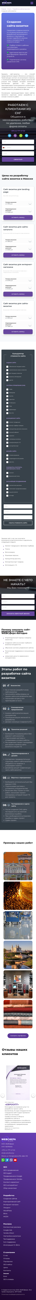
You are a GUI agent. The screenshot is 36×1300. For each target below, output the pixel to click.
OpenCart (12, 399)
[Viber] (11, 1160)
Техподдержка (9, 1239)
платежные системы (15, 439)
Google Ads (7, 1230)
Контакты (7, 1270)
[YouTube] (15, 1160)
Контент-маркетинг (11, 1182)
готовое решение (14, 455)
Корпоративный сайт (11, 1202)
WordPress (7, 1211)
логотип (11, 472)
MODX (5, 1216)
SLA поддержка (9, 1242)
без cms (11, 413)
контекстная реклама (15, 485)
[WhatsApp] (3, 1160)
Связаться (18, 159)
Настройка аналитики (12, 1236)
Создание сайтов (10, 1199)
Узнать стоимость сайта (18, 523)
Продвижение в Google (12, 1176)
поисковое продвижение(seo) (17, 488)
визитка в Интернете (15, 376)
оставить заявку (18, 217)
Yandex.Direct (8, 1233)
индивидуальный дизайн (16, 458)
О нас (5, 1255)
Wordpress (12, 392)
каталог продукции (14, 422)
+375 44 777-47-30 (18, 131)
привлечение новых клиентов (18, 370)
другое (11, 380)
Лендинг (6, 1208)
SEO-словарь (8, 1279)
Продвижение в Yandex (12, 1179)
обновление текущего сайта (17, 366)
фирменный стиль (14, 476)
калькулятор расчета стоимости (18, 429)
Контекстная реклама (12, 1227)
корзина (11, 435)
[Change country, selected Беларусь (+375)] (4, 148)
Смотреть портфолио (18, 1036)
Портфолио (8, 1261)
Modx (10, 389)
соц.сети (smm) (13, 492)
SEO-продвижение (11, 1170)
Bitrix (5, 1213)
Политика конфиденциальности (13, 1294)
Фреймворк (12, 409)
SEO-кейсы (7, 1264)
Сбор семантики (10, 1188)
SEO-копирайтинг (10, 1185)
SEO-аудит (7, 1173)
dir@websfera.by (7, 1153)
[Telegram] (7, 1160)
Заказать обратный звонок (18, 614)
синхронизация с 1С (15, 442)
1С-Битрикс (12, 402)
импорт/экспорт (13, 446)
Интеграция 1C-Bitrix (11, 1245)
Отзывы (6, 1258)
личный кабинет (14, 432)
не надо (11, 495)
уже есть (11, 462)
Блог (5, 1276)
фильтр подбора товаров (16, 425)
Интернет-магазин (11, 1205)
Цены (5, 1267)
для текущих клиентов (15, 373)
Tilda (10, 406)
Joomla (11, 396)
